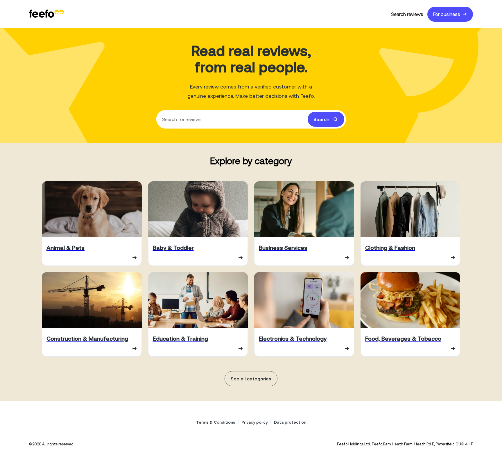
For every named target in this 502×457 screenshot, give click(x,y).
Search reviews (407, 14)
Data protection (290, 422)
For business (446, 14)
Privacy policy (254, 422)
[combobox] (251, 119)
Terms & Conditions (215, 422)
